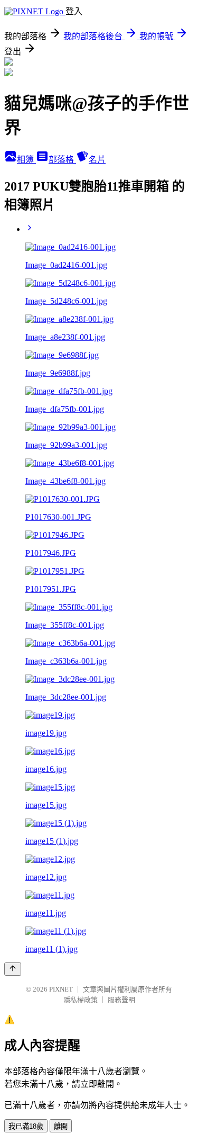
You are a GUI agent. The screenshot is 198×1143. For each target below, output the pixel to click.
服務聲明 (121, 1000)
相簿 (26, 159)
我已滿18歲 (25, 1126)
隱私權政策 (80, 1000)
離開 (61, 1126)
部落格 (62, 159)
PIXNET (61, 989)
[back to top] (12, 969)
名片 (97, 159)
